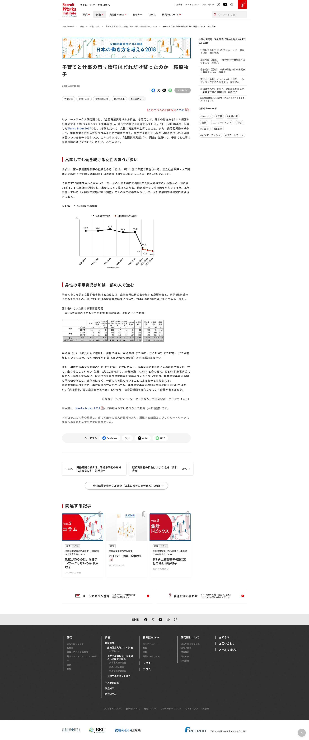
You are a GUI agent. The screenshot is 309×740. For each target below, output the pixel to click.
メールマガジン (192, 4)
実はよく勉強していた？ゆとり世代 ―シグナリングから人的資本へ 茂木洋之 (222, 81)
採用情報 (178, 4)
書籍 (69, 664)
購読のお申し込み (151, 656)
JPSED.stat (115, 651)
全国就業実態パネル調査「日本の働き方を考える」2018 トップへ (223, 99)
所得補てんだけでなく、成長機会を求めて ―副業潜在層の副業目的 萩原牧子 (223, 90)
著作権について (133, 708)
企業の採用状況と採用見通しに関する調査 (120, 657)
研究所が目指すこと (190, 643)
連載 (145, 652)
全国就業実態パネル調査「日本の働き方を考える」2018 (131, 26)
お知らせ (224, 637)
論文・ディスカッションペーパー (81, 658)
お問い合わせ (208, 4)
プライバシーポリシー (171, 708)
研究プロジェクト (75, 643)
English (205, 708)
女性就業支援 (101, 98)
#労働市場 (232, 116)
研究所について (170, 14)
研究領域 (185, 652)
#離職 (219, 116)
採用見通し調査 (116, 666)
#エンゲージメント (221, 122)
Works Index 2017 (88, 408)
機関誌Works (116, 14)
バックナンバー (150, 643)
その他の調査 (112, 683)
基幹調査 (109, 643)
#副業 (203, 122)
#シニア (204, 128)
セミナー (137, 14)
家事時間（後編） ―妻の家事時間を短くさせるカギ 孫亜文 (222, 61)
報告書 (70, 648)
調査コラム (95, 26)
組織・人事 (84, 98)
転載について (150, 708)
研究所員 (185, 656)
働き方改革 (119, 98)
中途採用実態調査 (117, 670)
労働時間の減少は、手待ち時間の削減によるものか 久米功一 (94, 468)
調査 (98, 14)
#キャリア (205, 116)
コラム (152, 14)
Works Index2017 (79, 128)
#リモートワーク (234, 135)
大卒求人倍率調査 (117, 662)
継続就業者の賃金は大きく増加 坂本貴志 (159, 468)
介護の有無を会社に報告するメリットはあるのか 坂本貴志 (222, 51)
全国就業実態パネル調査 (120, 647)
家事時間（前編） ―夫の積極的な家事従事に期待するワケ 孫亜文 (222, 71)
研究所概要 (186, 648)
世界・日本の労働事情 (77, 652)
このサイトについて (112, 708)
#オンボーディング (210, 135)
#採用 (239, 122)
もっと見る (136, 98)
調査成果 (109, 688)
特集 (69, 668)
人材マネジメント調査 (119, 676)
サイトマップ (191, 708)
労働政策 (68, 98)
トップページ (68, 26)
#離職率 (218, 128)
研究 (85, 14)
